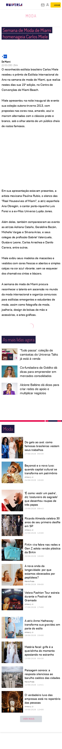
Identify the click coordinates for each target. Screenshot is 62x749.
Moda (31, 15)
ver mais (28, 719)
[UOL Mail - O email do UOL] (43, 5)
